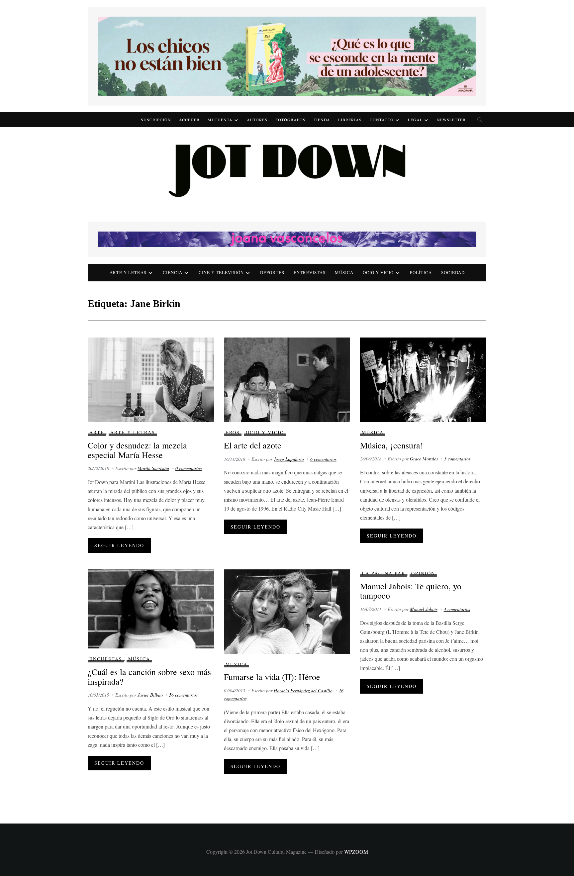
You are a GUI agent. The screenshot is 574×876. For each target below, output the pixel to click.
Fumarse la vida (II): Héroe (272, 676)
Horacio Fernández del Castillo (303, 690)
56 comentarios (183, 695)
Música (344, 272)
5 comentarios (457, 458)
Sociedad (453, 272)
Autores (257, 119)
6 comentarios (323, 459)
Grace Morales (424, 458)
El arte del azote (252, 445)
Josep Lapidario (289, 459)
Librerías (350, 119)
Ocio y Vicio (378, 272)
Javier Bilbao (150, 695)
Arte (96, 432)
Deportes (272, 272)
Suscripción (156, 119)
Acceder (189, 119)
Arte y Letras (132, 432)
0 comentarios (188, 468)
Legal (415, 119)
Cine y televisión (221, 272)
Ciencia (172, 272)
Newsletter (451, 119)
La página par (383, 573)
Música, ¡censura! (391, 445)
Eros (233, 432)
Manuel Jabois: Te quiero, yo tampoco (410, 590)
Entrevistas (310, 272)
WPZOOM (356, 851)
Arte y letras (128, 272)
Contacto (382, 119)
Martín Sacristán (153, 468)
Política (421, 272)
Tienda (322, 119)
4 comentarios (457, 609)
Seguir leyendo (119, 545)
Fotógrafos (290, 119)
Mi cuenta (220, 119)
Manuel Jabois (423, 609)
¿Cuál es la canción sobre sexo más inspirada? (149, 676)
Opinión (423, 573)
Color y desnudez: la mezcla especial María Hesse (137, 449)
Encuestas (105, 659)
